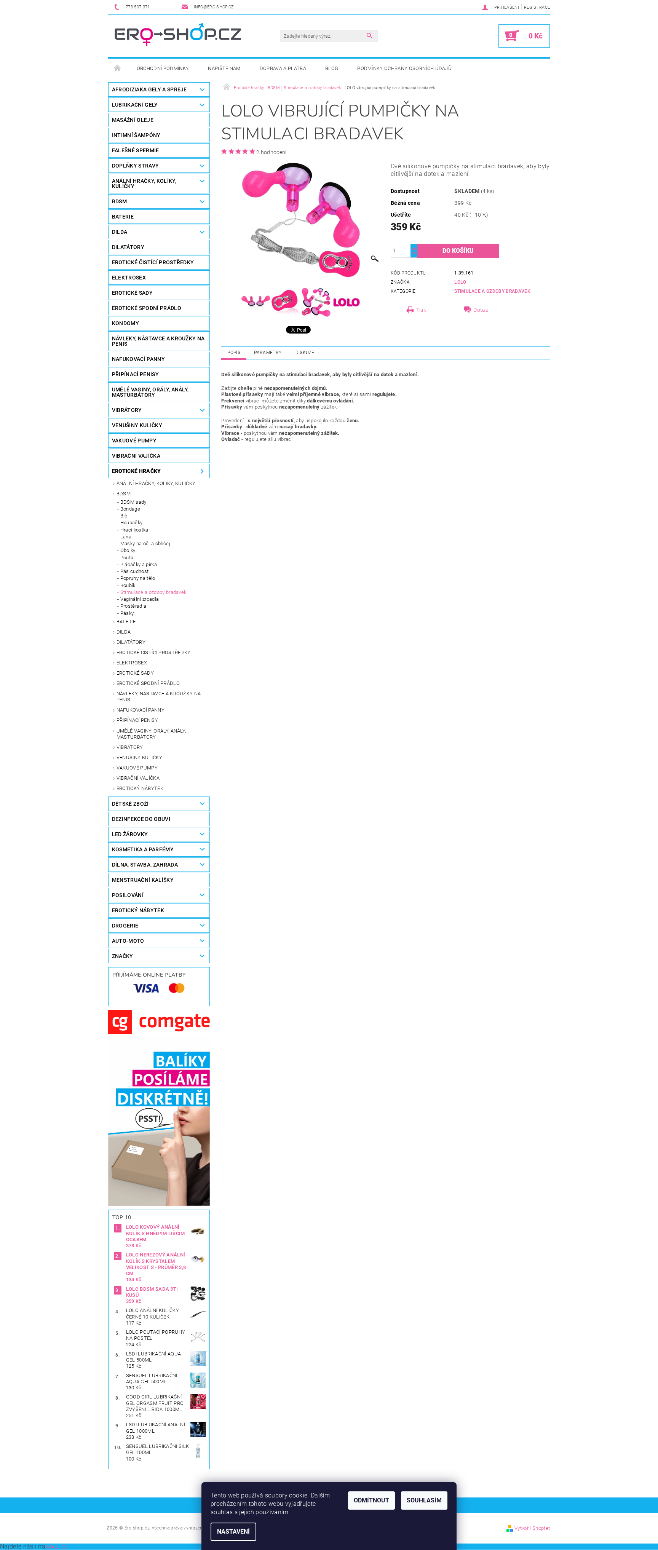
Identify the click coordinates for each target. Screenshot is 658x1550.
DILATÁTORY (128, 247)
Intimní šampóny (136, 135)
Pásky (127, 613)
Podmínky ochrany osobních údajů (404, 68)
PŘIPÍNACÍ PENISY (135, 374)
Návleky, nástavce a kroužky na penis (159, 696)
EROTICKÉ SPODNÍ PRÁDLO (146, 308)
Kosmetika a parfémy (143, 849)
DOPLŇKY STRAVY (135, 166)
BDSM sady (133, 502)
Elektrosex (132, 663)
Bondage (130, 509)
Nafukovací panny (138, 359)
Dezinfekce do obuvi (141, 819)
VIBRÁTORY (127, 410)
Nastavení (233, 1531)
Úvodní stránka (117, 68)
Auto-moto (128, 941)
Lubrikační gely (135, 105)
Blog (331, 68)
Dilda (124, 632)
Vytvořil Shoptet (532, 1528)
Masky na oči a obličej (145, 543)
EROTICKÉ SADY (132, 293)
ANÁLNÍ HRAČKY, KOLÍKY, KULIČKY (144, 183)
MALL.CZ (57, 1547)
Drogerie (125, 926)
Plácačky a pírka (138, 564)
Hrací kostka (134, 530)
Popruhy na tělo (137, 578)
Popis (233, 352)
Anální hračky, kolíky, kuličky (156, 483)
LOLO (460, 282)
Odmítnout (371, 1500)
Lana (125, 537)
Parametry (267, 352)
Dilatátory (131, 642)
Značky (122, 956)
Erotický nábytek (140, 788)
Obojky (128, 550)
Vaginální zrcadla (139, 599)
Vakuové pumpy (137, 768)
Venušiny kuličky (139, 757)
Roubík (128, 585)
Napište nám (224, 68)
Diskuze (305, 352)
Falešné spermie (135, 150)
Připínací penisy (137, 720)
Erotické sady (135, 673)
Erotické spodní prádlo (148, 683)
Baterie (123, 217)
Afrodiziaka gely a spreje (149, 89)
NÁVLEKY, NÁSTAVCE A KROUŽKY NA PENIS (158, 341)
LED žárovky (130, 834)
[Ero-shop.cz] (179, 35)
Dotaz (480, 310)
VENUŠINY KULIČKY (137, 425)
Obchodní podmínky (163, 68)
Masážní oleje (132, 120)
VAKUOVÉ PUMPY (134, 440)
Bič (124, 516)
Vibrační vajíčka (138, 778)
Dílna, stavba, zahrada (145, 865)
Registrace (537, 7)
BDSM (119, 201)
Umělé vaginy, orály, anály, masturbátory (151, 734)
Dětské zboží (130, 804)
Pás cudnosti (135, 571)
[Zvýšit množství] (413, 247)
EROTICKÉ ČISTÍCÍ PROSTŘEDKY (153, 262)
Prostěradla (133, 606)
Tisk (421, 310)
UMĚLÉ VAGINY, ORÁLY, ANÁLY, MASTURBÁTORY (150, 392)
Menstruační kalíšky (143, 880)
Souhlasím (424, 1500)
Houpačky (131, 522)
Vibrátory (130, 747)
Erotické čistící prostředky (154, 652)
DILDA (120, 232)
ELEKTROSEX (129, 278)
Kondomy (125, 323)
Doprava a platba (283, 68)
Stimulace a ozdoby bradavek (153, 592)
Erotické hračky (136, 471)
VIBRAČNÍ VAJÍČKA (136, 456)
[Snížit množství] (413, 254)
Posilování (128, 895)
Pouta (127, 557)
